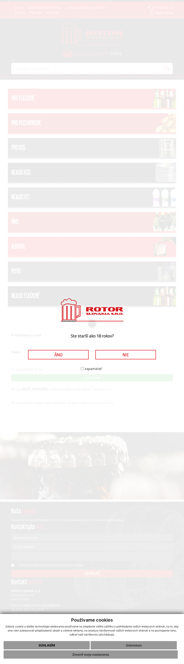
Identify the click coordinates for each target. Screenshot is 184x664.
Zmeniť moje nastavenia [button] (90, 654)
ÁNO (58, 355)
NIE (126, 355)
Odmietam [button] (134, 645)
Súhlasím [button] (47, 645)
